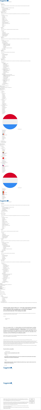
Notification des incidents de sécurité (8, 378)
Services (5, 371)
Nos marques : (5, 385)
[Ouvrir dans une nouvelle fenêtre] (20, 325)
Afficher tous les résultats (3, 294)
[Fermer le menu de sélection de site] (4, 88)
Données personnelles (7, 379)
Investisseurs (7, 396)
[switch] (0, 87)
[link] (5, 1)
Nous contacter (6, 374)
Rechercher (1, 288)
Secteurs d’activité (4, 12)
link (1, 4)
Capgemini (12, 328)
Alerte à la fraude (6, 381)
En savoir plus (2, 30)
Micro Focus (23, 328)
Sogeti (16, 328)
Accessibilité (6, 377)
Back (4, 75)
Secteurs (5, 370)
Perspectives (3, 4)
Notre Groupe (3, 59)
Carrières (3, 37)
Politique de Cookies (6, 380)
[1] (3, 339)
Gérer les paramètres (8, 400)
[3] (3, 345)
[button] (3, 142)
